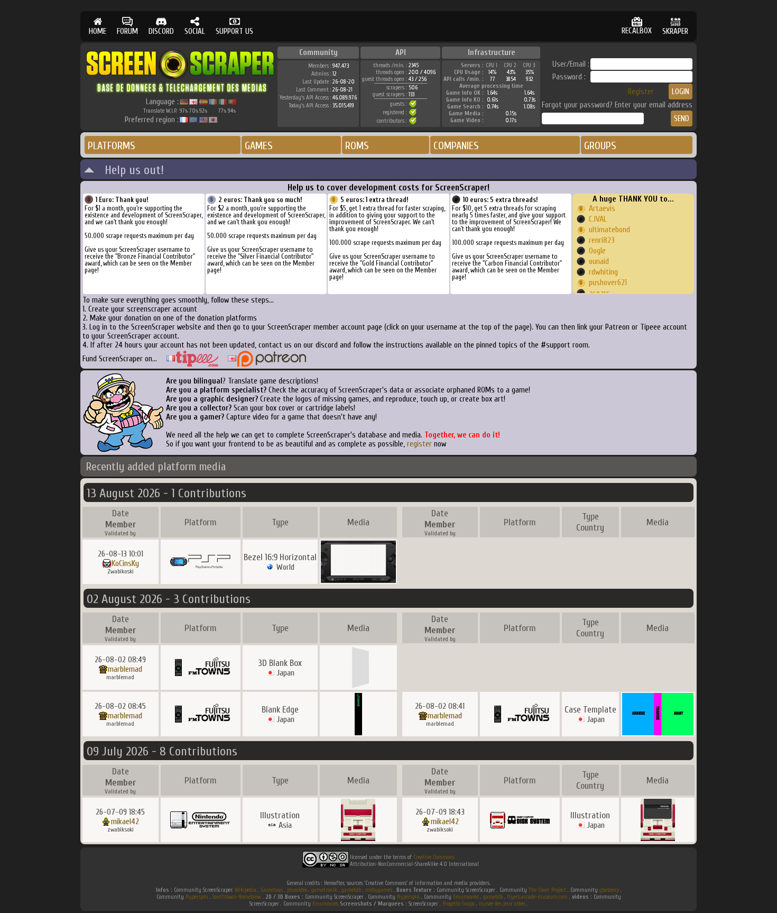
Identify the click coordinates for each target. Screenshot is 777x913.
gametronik (324, 890)
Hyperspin (197, 896)
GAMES (259, 146)
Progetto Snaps (458, 903)
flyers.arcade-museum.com (537, 896)
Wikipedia (245, 890)
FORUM (127, 31)
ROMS (357, 146)
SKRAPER (675, 31)
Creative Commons (434, 857)
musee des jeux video (502, 903)
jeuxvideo (297, 890)
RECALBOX (637, 30)
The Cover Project (547, 890)
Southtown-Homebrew (236, 896)
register (419, 444)
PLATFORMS (111, 146)
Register (641, 91)
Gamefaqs (272, 890)
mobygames (378, 890)
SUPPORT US (234, 31)
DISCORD (161, 31)
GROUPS (600, 146)
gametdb (351, 890)
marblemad (125, 669)
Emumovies (466, 896)
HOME (97, 31)
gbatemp (609, 890)
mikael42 (125, 821)
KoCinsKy (125, 563)
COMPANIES (456, 146)
